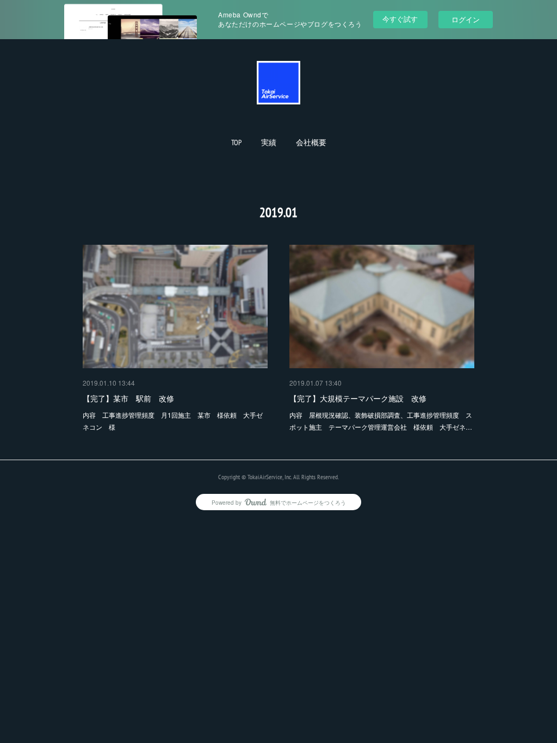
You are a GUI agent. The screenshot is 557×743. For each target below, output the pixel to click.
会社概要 (311, 142)
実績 (268, 142)
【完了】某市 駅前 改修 (128, 398)
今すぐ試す (400, 19)
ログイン (465, 19)
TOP (236, 142)
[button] (236, 142)
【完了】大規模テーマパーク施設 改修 (357, 398)
